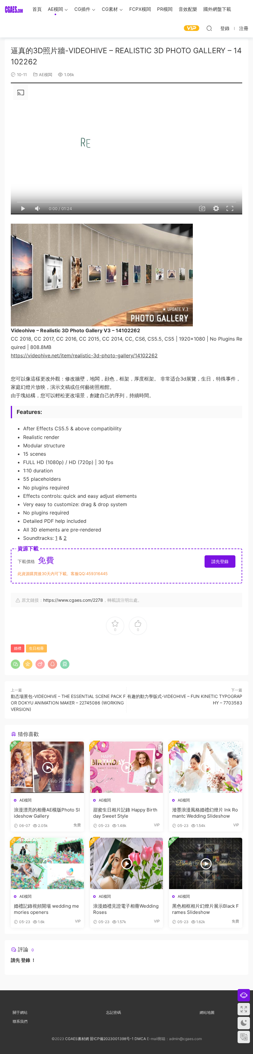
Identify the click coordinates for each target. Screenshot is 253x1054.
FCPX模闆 (140, 9)
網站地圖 (207, 1012)
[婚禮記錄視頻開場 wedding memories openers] (47, 863)
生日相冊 (36, 648)
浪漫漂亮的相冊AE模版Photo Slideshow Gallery (47, 813)
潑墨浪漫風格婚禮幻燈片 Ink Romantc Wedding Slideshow (205, 813)
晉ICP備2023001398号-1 (112, 1038)
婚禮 (17, 648)
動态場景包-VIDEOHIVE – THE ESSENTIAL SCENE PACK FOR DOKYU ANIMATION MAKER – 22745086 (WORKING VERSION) (68, 703)
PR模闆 (164, 9)
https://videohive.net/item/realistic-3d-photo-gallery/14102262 (84, 355)
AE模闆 (55, 9)
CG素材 (110, 9)
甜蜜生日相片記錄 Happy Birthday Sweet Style (125, 813)
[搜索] (209, 28)
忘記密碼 (113, 1012)
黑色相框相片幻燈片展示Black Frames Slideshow (205, 909)
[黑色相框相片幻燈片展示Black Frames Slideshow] (205, 863)
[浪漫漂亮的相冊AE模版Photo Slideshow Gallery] (47, 767)
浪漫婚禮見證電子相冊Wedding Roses (126, 909)
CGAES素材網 (14, 9)
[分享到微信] (15, 664)
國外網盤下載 (217, 9)
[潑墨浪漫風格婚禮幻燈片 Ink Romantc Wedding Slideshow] (205, 767)
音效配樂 (188, 9)
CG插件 (82, 9)
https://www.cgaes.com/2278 (73, 600)
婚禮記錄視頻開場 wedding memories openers (46, 909)
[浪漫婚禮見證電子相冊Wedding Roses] (126, 863)
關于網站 (20, 1012)
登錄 (25, 960)
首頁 (37, 9)
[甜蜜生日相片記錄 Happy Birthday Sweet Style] (126, 767)
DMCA (140, 1038)
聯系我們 (20, 1021)
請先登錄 (220, 561)
